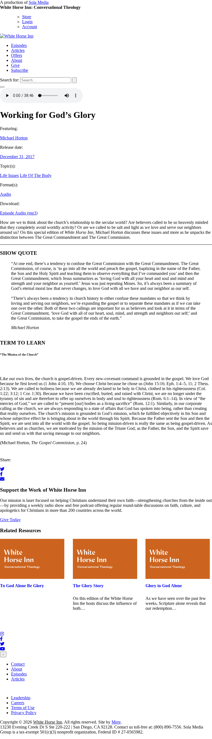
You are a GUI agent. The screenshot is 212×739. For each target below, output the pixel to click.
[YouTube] (2, 649)
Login (27, 21)
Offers (16, 55)
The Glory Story (88, 585)
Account (29, 26)
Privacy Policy (23, 712)
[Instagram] (2, 634)
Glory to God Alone (163, 585)
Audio (5, 194)
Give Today (10, 519)
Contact (18, 664)
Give (15, 65)
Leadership (20, 697)
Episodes (19, 45)
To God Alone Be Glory (22, 585)
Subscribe (19, 70)
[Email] (2, 479)
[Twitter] (2, 469)
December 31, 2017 (17, 156)
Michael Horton (14, 138)
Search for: (9, 80)
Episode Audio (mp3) (19, 213)
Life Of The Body (36, 175)
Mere (116, 722)
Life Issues (9, 175)
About (16, 60)
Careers (17, 702)
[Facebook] (1, 474)
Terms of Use (23, 707)
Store (26, 16)
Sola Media (39, 2)
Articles (18, 50)
